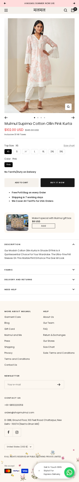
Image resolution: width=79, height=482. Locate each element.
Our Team (48, 322)
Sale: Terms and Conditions (59, 352)
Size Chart (49, 347)
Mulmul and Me (13, 335)
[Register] (58, 384)
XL (43, 151)
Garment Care (12, 317)
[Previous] (6, 117)
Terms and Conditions (17, 358)
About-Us (48, 317)
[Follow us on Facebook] (8, 432)
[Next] (73, 117)
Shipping (9, 347)
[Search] (65, 10)
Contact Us (10, 364)
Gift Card (9, 328)
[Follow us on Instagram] (17, 432)
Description (12, 244)
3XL (61, 151)
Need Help (10, 289)
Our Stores (49, 340)
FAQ (45, 328)
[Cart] (73, 10)
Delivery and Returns (18, 279)
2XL (52, 151)
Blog (7, 322)
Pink (8, 164)
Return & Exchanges (54, 335)
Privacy (8, 352)
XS (8, 151)
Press (7, 340)
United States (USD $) (17, 446)
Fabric (8, 269)
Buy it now (58, 182)
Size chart (69, 145)
